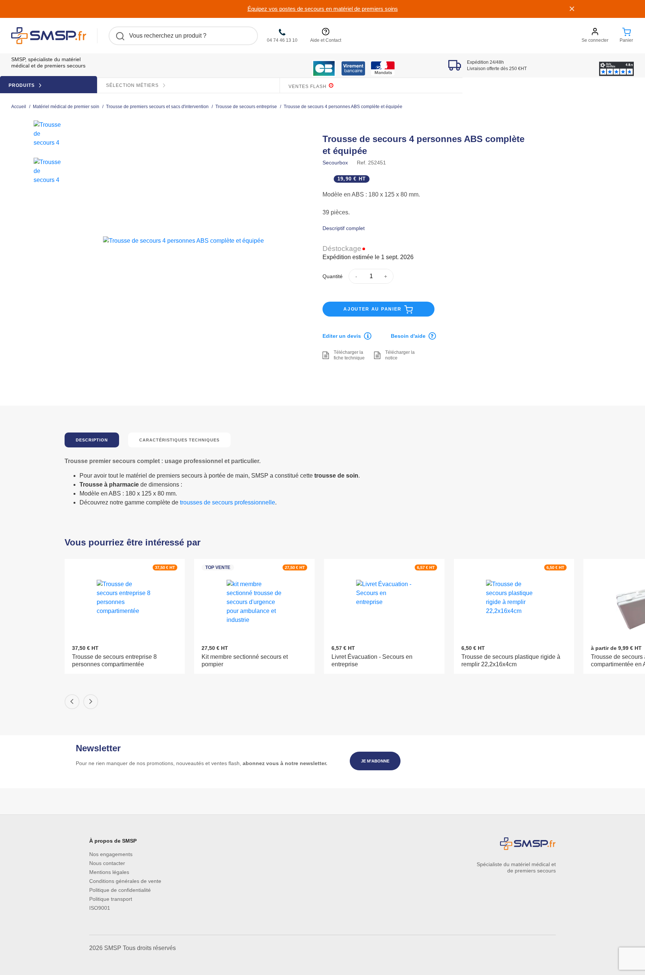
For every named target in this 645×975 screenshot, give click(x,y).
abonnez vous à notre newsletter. (285, 763)
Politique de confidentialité (120, 890)
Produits (22, 85)
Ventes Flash (308, 86)
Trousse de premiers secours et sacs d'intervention (157, 106)
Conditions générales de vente (125, 881)
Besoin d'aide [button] (408, 336)
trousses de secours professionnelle (227, 502)
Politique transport (110, 899)
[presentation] (72, 701)
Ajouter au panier (373, 309)
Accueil (18, 106)
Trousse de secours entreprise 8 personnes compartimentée (114, 660)
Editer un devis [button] (341, 336)
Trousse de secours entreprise (246, 106)
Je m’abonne (375, 761)
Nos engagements (111, 854)
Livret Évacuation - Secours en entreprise (371, 660)
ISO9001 (99, 908)
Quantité (332, 276)
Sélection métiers (133, 85)
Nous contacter (107, 863)
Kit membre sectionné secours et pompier (245, 660)
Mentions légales (109, 872)
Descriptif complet (343, 228)
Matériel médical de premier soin (66, 106)
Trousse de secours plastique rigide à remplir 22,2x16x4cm (510, 660)
